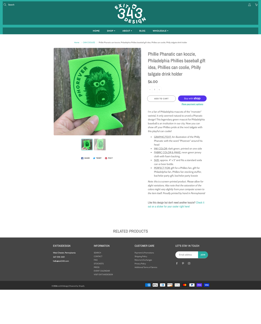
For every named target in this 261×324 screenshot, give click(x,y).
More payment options (192, 104)
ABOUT (126, 31)
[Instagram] (189, 263)
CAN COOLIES (89, 42)
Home (76, 42)
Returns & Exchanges (143, 260)
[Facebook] (176, 263)
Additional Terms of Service (146, 267)
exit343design (63, 286)
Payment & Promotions (144, 253)
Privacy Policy (140, 263)
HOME (96, 31)
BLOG (142, 31)
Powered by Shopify (77, 286)
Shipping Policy (141, 256)
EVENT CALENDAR (102, 271)
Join (203, 255)
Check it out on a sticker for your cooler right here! (176, 204)
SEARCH (97, 253)
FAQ (95, 260)
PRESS (96, 267)
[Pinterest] (183, 263)
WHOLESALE (160, 31)
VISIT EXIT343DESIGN (103, 274)
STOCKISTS (99, 263)
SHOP (110, 31)
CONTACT (98, 256)
